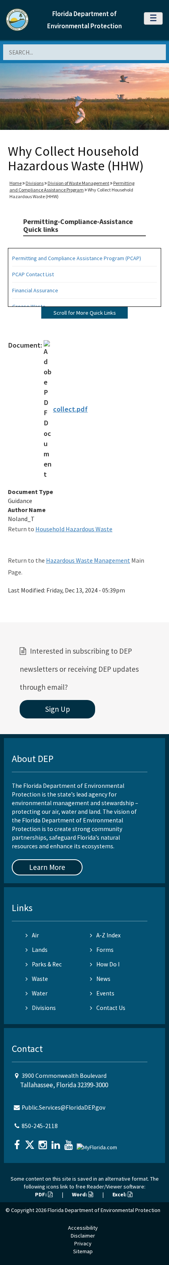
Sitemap (83, 1251)
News (103, 978)
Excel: (120, 1194)
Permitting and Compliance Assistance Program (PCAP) (76, 258)
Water (40, 993)
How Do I (107, 964)
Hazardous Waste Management (88, 560)
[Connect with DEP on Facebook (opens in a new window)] (18, 1142)
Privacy (83, 1243)
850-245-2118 (40, 1126)
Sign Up (57, 709)
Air (35, 935)
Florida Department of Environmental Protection (104, 1210)
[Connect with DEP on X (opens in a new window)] (31, 1142)
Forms (105, 949)
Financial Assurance (35, 290)
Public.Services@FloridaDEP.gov (63, 1107)
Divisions (35, 183)
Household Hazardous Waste (73, 529)
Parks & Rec (47, 964)
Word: (80, 1194)
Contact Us (110, 1008)
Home (15, 183)
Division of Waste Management (78, 183)
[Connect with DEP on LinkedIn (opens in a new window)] (56, 1142)
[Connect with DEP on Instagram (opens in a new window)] (44, 1142)
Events (105, 993)
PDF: (41, 1194)
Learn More (47, 867)
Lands (40, 949)
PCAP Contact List (33, 274)
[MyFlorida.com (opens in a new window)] (98, 1144)
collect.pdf (70, 409)
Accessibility (83, 1227)
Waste (40, 978)
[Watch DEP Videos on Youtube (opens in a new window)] (69, 1142)
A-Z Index (108, 935)
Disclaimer (83, 1235)
